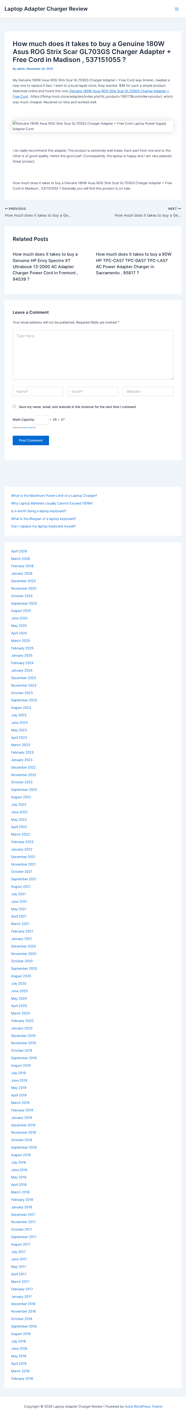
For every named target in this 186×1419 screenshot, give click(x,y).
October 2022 (22, 782)
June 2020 (19, 991)
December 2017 (23, 1215)
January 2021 (21, 939)
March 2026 (20, 559)
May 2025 (19, 626)
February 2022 (22, 842)
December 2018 (23, 1125)
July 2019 (18, 1073)
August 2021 (21, 887)
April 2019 (19, 1095)
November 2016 (23, 1311)
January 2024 (21, 670)
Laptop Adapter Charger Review (46, 8)
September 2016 (24, 1326)
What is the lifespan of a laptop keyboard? (43, 519)
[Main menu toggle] (176, 9)
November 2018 (23, 1132)
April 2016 (19, 1364)
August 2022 (21, 797)
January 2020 (21, 1028)
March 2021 (20, 924)
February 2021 (22, 931)
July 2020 (18, 983)
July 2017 (18, 1252)
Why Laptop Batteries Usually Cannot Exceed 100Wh (52, 503)
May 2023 (19, 730)
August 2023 (21, 708)
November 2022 (23, 775)
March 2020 (20, 1013)
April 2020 (19, 1006)
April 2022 (19, 827)
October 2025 (22, 596)
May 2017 (18, 1267)
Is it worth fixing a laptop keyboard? (38, 511)
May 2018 (18, 1177)
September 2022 (24, 790)
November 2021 (23, 864)
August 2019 (21, 1065)
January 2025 (21, 655)
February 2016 (22, 1379)
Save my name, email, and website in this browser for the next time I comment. (78, 407)
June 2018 (19, 1170)
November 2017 (23, 1222)
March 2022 (20, 834)
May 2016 (18, 1356)
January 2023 (21, 760)
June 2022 (19, 812)
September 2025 (24, 603)
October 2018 (21, 1140)
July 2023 (18, 715)
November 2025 (23, 588)
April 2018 (19, 1185)
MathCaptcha (30, 427)
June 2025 (19, 618)
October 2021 (21, 872)
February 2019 (22, 1110)
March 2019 (20, 1103)
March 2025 (20, 641)
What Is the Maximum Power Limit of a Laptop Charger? (54, 496)
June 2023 (19, 723)
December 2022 (23, 767)
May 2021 (18, 909)
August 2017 (20, 1244)
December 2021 (23, 857)
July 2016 (18, 1341)
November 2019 (23, 1043)
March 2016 (20, 1371)
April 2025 (19, 633)
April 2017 (18, 1274)
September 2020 (24, 969)
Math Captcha (23, 419)
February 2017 (22, 1289)
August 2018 (21, 1155)
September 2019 (24, 1058)
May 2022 (19, 820)
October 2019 (21, 1050)
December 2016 (23, 1304)
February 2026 (22, 566)
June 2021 (19, 902)
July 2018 (18, 1162)
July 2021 (18, 894)
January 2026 (21, 573)
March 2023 (20, 745)
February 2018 (22, 1200)
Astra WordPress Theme (143, 1406)
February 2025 (22, 648)
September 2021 (24, 879)
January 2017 (21, 1297)
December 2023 (23, 678)
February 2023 (22, 752)
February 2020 (22, 1021)
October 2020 (22, 961)
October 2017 (21, 1229)
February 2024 (22, 663)
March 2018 (20, 1192)
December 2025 (23, 581)
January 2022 (21, 849)
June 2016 (19, 1349)
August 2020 (21, 976)
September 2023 (24, 700)
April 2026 (19, 551)
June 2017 (19, 1259)
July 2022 (18, 805)
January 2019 (21, 1118)
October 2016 (21, 1319)
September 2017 (23, 1237)
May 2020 (19, 998)
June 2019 (19, 1080)
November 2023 (23, 685)
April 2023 (19, 738)
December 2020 (23, 946)
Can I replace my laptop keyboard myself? (43, 526)
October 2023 (22, 693)
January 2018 (21, 1207)
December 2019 (23, 1036)
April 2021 (19, 916)
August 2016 (21, 1334)
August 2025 (21, 611)
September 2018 (24, 1147)
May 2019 (18, 1088)
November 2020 (23, 954)
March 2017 (20, 1282)
